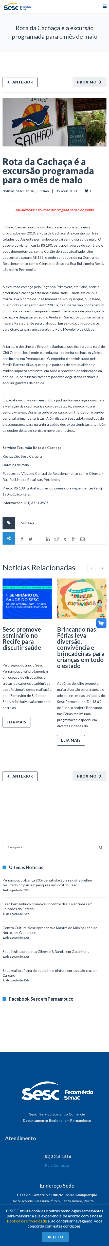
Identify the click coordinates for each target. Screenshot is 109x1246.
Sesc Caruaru (25, 191)
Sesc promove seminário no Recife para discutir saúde (22, 638)
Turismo (43, 191)
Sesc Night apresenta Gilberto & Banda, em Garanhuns (46, 951)
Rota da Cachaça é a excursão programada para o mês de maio (48, 170)
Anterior (22, 82)
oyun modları (63, 809)
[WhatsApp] (39, 539)
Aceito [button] (55, 1237)
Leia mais (16, 722)
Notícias (8, 191)
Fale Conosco (57, 1165)
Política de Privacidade (27, 1220)
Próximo (87, 82)
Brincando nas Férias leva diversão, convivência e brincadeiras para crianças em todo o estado (80, 647)
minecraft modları (16, 809)
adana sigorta (41, 809)
